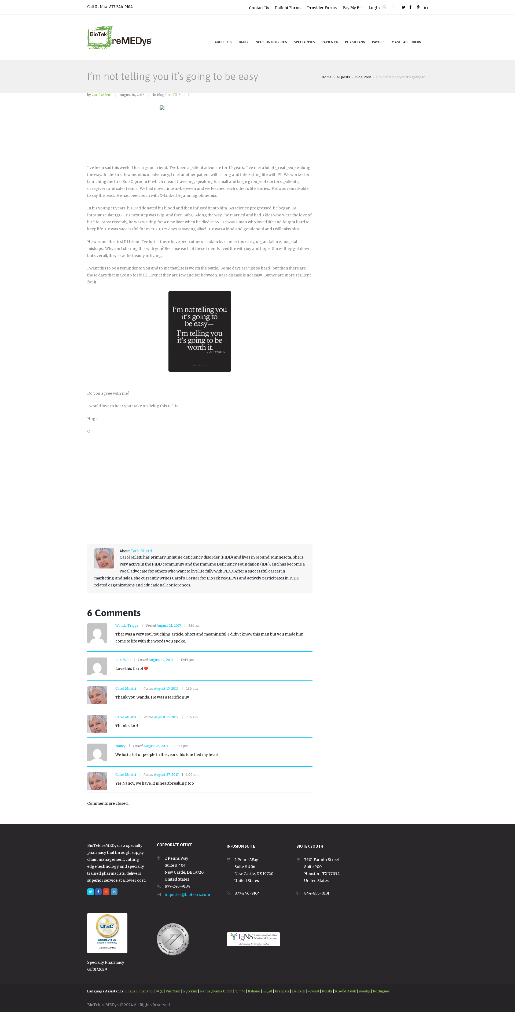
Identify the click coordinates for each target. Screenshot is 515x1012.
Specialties (304, 42)
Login (374, 7)
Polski (327, 991)
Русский (190, 991)
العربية (267, 991)
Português (381, 991)
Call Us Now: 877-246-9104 (110, 7)
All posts (343, 77)
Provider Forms (322, 7)
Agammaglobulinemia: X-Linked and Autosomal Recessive (176, 464)
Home (327, 77)
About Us (223, 42)
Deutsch (298, 991)
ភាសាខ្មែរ (364, 991)
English (131, 991)
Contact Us (259, 7)
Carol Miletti (101, 95)
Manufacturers (406, 42)
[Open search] (384, 7)
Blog (243, 42)
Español (147, 991)
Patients (330, 42)
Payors (378, 42)
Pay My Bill (353, 7)
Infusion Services (271, 42)
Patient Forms (288, 7)
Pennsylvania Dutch (216, 991)
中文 (159, 991)
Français (282, 991)
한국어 (240, 991)
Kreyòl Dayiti (345, 991)
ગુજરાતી (313, 991)
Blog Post (363, 77)
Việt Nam (173, 991)
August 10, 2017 (132, 95)
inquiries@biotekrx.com (187, 894)
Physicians (355, 42)
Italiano (254, 991)
